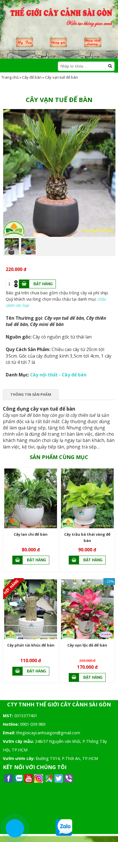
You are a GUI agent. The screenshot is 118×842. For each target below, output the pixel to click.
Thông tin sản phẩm (30, 394)
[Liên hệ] (15, 828)
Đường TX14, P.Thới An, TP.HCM (67, 758)
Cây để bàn (32, 77)
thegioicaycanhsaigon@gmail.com (48, 732)
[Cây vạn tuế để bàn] (59, 235)
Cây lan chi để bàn (31, 534)
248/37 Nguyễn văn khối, (58, 741)
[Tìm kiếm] (110, 66)
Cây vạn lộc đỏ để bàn (87, 645)
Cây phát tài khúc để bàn (30, 645)
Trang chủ (10, 77)
